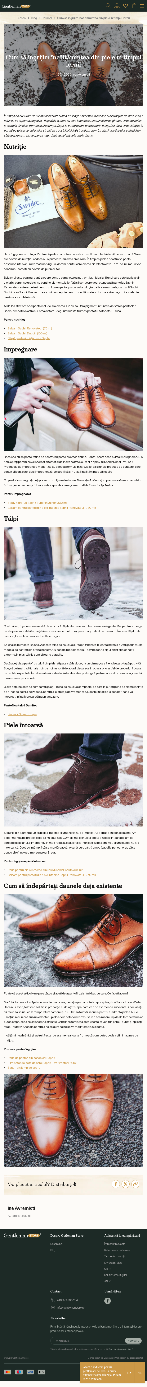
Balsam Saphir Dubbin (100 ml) (27, 333)
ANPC (107, 1281)
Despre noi (56, 1243)
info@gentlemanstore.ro (70, 1307)
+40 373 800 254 (67, 1300)
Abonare (133, 1340)
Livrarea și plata (113, 1262)
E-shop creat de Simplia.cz (101, 1358)
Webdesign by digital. (129, 1358)
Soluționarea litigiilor (115, 1275)
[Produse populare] (125, 6)
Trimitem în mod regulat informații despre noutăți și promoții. (91, 1349)
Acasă (21, 18)
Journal (47, 18)
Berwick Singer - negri (22, 714)
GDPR (107, 1268)
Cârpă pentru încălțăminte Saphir (29, 338)
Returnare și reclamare (117, 1250)
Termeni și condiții (114, 1256)
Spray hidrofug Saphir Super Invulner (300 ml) (37, 502)
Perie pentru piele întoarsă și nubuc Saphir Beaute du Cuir (45, 870)
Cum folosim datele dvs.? (121, 1349)
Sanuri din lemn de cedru (24, 1067)
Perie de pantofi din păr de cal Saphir (31, 1057)
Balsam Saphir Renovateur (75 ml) (30, 328)
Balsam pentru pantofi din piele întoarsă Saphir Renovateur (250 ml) (52, 507)
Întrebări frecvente (114, 1243)
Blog (34, 18)
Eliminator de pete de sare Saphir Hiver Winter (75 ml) (42, 1062)
